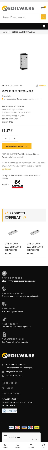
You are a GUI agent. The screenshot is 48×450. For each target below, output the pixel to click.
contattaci (6, 169)
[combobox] (21, 17)
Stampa (42, 85)
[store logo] (18, 8)
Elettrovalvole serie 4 (19, 175)
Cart (43, 447)
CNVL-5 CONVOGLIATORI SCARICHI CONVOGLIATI (35, 247)
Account (31, 447)
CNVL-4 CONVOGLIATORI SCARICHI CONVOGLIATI (13, 247)
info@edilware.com (14, 371)
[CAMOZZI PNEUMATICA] (17, 184)
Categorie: (6, 175)
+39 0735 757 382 (14, 375)
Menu (17, 447)
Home (4, 32)
